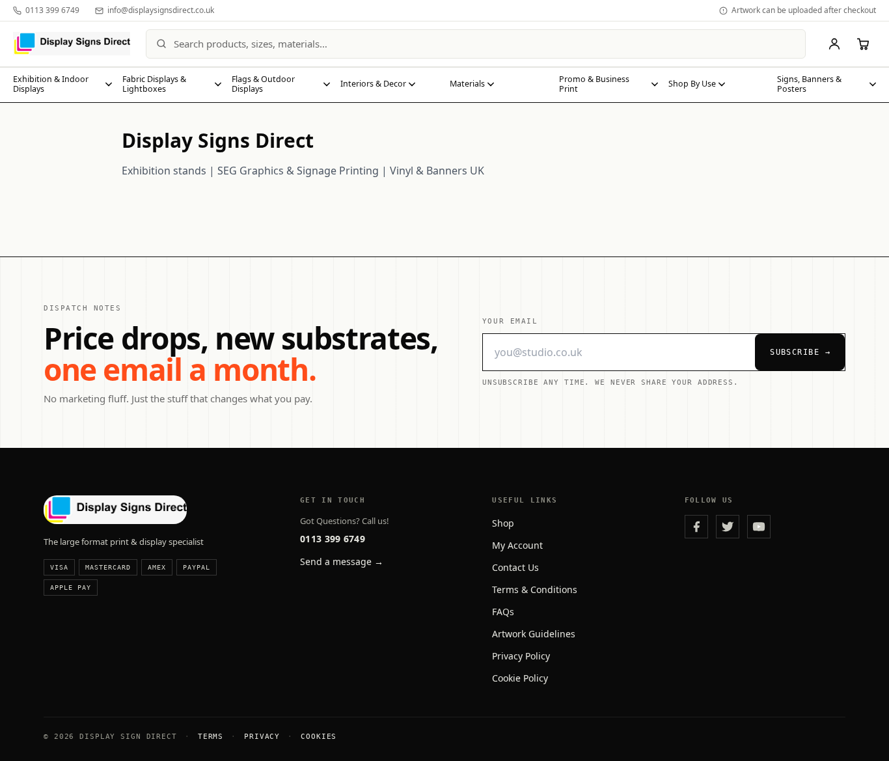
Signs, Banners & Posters (809, 84)
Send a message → (341, 561)
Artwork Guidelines (533, 634)
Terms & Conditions (534, 589)
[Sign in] (834, 44)
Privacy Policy (521, 656)
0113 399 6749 (332, 539)
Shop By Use (692, 83)
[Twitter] (727, 526)
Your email (510, 321)
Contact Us (515, 567)
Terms (210, 736)
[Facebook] (696, 526)
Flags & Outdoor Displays (263, 84)
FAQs (503, 611)
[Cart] (863, 44)
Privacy (262, 736)
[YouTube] (759, 526)
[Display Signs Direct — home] (71, 43)
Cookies (318, 736)
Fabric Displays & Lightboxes (154, 84)
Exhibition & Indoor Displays (51, 84)
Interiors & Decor (373, 83)
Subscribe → (800, 352)
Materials (467, 83)
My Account (517, 545)
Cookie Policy (520, 678)
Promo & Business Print (594, 84)
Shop (503, 523)
